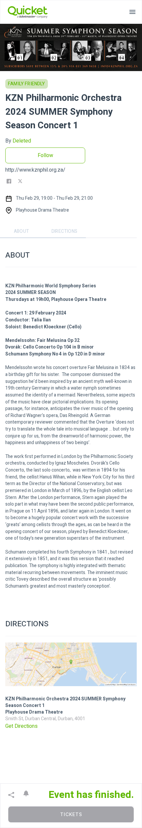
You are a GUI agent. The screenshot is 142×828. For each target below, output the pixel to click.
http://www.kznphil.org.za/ (35, 170)
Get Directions (21, 726)
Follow (45, 155)
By (18, 141)
